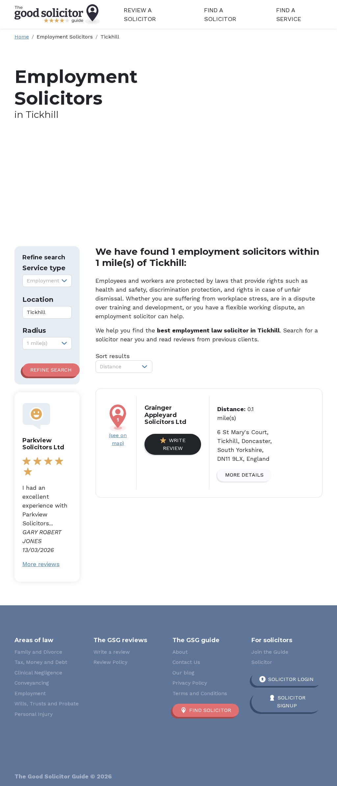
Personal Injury (33, 714)
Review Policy (110, 662)
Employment (30, 693)
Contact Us (186, 662)
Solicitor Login (291, 679)
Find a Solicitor (220, 14)
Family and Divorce (38, 652)
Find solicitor (210, 710)
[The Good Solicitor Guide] (57, 14)
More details (244, 475)
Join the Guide (269, 652)
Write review (174, 444)
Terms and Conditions (199, 693)
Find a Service (288, 14)
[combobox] (47, 281)
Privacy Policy (189, 683)
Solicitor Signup (291, 701)
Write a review (111, 652)
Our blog (183, 672)
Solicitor (261, 662)
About (180, 652)
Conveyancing (31, 683)
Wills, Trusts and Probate (46, 703)
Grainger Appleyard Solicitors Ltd (165, 415)
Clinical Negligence (38, 672)
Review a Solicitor (140, 14)
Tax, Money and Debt (40, 662)
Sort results (112, 356)
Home (21, 37)
